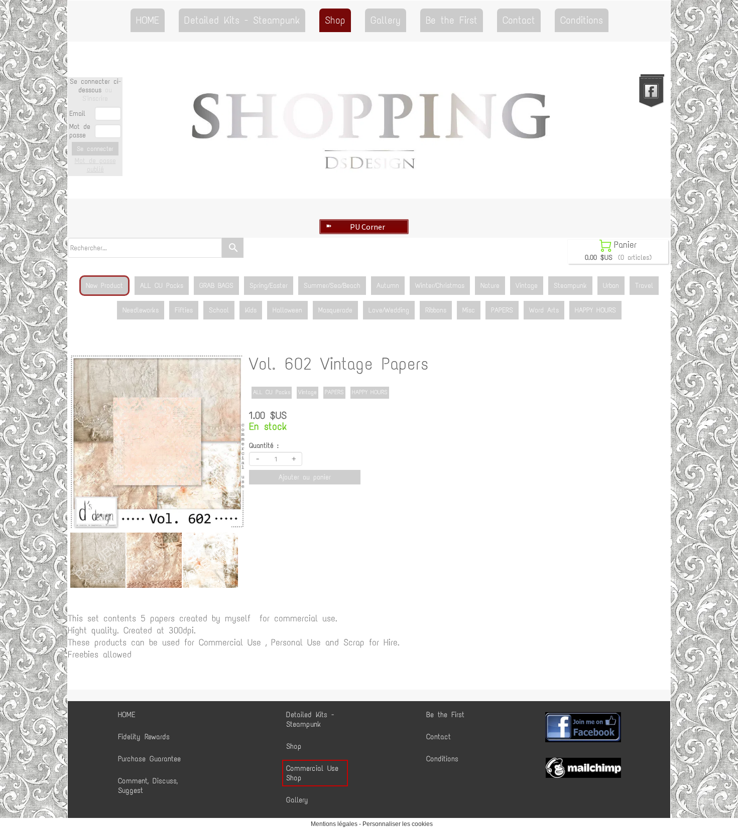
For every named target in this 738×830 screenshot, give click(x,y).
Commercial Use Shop (312, 773)
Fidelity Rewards (144, 736)
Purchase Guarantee (149, 758)
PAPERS (502, 310)
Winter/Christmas (439, 285)
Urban (611, 285)
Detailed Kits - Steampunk (242, 20)
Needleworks (140, 310)
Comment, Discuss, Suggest (148, 785)
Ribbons (435, 310)
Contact (519, 20)
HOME (147, 20)
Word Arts (544, 310)
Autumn (388, 285)
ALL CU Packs (161, 285)
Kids (251, 310)
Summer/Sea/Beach (332, 285)
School (219, 310)
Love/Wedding (388, 310)
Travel (644, 285)
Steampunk (570, 285)
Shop (335, 20)
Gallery (386, 20)
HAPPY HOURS (595, 310)
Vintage (527, 285)
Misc (468, 310)
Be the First (451, 20)
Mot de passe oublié (95, 165)
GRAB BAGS (216, 285)
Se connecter (95, 148)
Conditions (581, 20)
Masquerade (335, 310)
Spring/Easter (269, 285)
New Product (104, 285)
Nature (490, 285)
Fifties (184, 310)
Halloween (287, 310)
